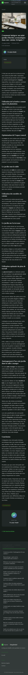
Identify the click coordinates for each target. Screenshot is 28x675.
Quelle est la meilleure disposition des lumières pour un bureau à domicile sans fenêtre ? (12, 601)
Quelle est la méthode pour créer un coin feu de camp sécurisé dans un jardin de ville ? (13, 629)
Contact (3, 665)
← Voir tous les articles (8, 531)
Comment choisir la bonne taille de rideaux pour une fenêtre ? (13, 618)
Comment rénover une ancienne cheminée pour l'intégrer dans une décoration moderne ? (13, 612)
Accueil (3, 9)
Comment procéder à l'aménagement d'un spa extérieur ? (14, 552)
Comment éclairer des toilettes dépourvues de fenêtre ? (14, 590)
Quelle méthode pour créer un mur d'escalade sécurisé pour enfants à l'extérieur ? (14, 595)
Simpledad (13, 644)
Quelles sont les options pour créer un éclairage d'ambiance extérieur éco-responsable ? (12, 573)
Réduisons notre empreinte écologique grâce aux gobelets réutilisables (13, 562)
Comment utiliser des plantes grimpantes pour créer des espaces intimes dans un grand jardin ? (13, 585)
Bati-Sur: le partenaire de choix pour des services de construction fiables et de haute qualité (13, 624)
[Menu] (25, 2)
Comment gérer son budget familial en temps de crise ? (13, 607)
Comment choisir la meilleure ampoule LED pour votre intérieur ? (13, 579)
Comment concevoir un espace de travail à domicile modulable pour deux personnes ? (13, 567)
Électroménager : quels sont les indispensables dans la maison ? (10, 557)
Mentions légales (5, 663)
